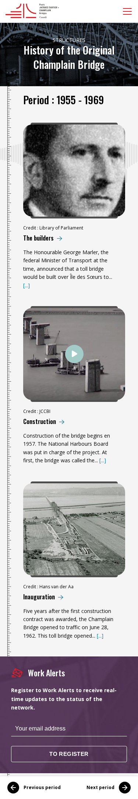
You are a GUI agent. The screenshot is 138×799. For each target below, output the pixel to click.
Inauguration (39, 597)
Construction (39, 421)
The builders (38, 238)
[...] (26, 285)
